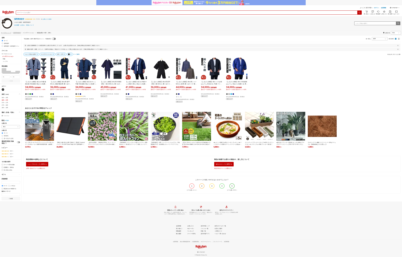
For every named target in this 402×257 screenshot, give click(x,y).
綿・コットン (5, 115)
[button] (394, 8)
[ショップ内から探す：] (398, 23)
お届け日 (4, 130)
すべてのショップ (6, 32)
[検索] (360, 12)
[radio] (2, 40)
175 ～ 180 (5, 105)
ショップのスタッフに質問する (37, 164)
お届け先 (4, 123)
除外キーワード (6, 191)
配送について (30, 25)
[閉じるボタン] (398, 45)
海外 (7, 120)
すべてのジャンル (7, 54)
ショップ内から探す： (362, 23)
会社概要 (16, 25)
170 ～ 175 (5, 102)
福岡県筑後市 (19, 19)
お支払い (22, 25)
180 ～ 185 (5, 107)
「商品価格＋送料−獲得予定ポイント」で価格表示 (37, 39)
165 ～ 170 (5, 100)
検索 (11, 81)
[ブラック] (3, 89)
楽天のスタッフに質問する (224, 164)
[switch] (18, 142)
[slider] (2, 73)
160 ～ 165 (5, 97)
